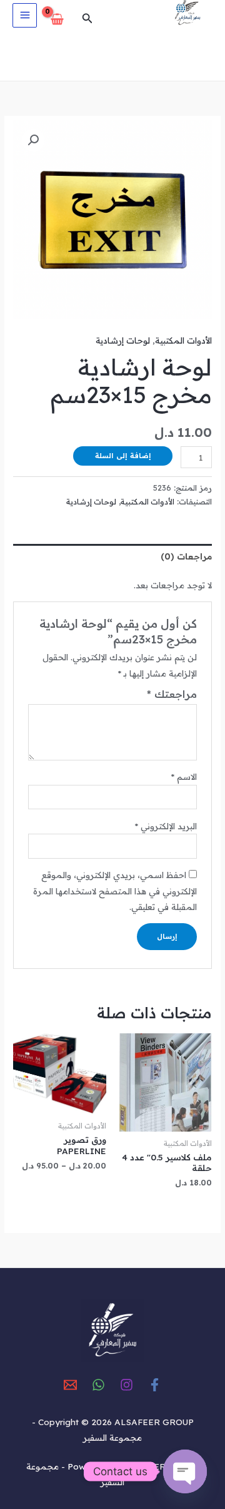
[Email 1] (70, 1384)
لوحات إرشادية (123, 340)
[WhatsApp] (98, 1384)
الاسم (184, 776)
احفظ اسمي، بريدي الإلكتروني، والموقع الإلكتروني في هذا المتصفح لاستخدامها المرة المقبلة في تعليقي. (115, 890)
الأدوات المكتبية (183, 340)
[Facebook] (154, 1384)
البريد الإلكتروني (165, 826)
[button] (86, 19)
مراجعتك (172, 694)
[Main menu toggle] (24, 15)
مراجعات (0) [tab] (186, 556)
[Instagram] (126, 1384)
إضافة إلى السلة (123, 455)
